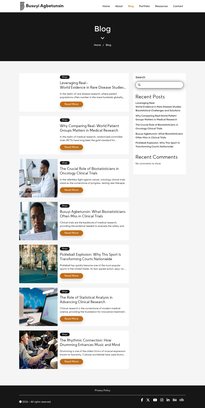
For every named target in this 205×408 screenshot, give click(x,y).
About (119, 6)
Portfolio (144, 6)
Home (106, 6)
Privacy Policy (102, 390)
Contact (178, 6)
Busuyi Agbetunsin (45, 6)
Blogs (64, 77)
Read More (71, 104)
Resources (161, 6)
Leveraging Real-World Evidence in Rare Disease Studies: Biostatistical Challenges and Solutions (159, 106)
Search (140, 77)
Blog (131, 6)
